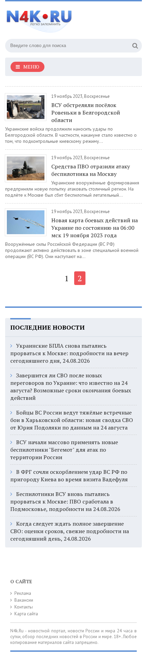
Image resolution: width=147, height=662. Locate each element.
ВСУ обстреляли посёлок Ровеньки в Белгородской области (85, 112)
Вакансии (23, 600)
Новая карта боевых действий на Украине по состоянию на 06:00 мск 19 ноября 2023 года (94, 227)
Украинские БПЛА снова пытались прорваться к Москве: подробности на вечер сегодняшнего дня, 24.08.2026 (69, 353)
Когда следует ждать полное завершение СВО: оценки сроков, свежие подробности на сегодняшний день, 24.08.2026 (69, 531)
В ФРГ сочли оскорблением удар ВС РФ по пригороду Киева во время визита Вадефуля (69, 475)
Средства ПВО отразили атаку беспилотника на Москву (90, 170)
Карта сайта (26, 614)
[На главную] (56, 18)
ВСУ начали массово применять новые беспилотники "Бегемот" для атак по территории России (64, 449)
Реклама (22, 593)
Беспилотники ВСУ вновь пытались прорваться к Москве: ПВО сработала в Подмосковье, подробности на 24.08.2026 (65, 501)
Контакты (23, 607)
